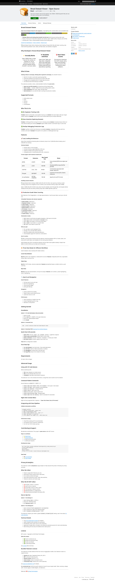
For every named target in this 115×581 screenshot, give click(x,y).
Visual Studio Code (23, 3)
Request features (29, 437)
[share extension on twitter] (72, 54)
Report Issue (44, 42)
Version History (32, 23)
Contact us (76, 577)
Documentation (28, 456)
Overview (23, 23)
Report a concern (82, 50)
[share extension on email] (76, 54)
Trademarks (92, 577)
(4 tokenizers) (27, 212)
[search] (95, 1)
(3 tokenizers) (28, 207)
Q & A (39, 23)
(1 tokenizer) (29, 203)
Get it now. (93, 3)
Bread (32, 11)
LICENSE (25, 545)
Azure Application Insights (32, 520)
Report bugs (28, 436)
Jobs (80, 577)
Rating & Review (47, 23)
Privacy (83, 577)
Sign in (79, 1)
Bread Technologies (33, 571)
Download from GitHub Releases (40, 329)
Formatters (30, 3)
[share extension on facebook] (74, 54)
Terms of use (87, 577)
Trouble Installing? (43, 17)
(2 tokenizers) (28, 201)
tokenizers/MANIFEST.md (28, 563)
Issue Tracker (28, 458)
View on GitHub (36, 42)
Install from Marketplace (26, 42)
